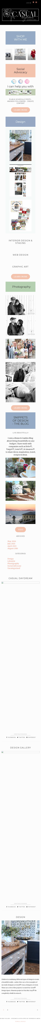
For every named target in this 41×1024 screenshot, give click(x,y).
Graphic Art (20, 266)
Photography (21, 286)
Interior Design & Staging (20, 241)
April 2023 (12, 546)
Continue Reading (20, 734)
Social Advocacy (20, 70)
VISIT (20, 529)
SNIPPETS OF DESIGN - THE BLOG (20, 420)
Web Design (20, 255)
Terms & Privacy (20, 1021)
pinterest (32, 737)
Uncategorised (14, 568)
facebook (11, 737)
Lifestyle (11, 561)
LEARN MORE (20, 110)
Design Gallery (20, 747)
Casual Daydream (20, 578)
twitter (22, 737)
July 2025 (11, 544)
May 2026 (12, 541)
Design (11, 559)
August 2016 (13, 548)
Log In (28, 3)
